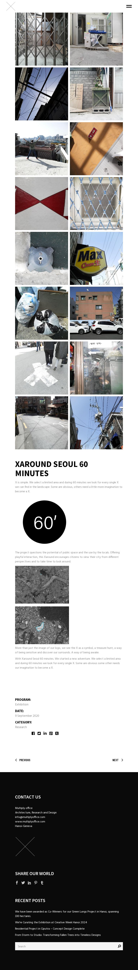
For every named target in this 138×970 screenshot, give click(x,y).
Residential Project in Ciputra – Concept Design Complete (50, 929)
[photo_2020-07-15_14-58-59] (41, 93)
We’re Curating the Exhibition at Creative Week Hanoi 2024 (51, 922)
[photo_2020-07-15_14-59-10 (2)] (96, 203)
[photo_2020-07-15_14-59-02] (96, 422)
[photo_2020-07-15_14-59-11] (96, 148)
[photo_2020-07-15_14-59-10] (41, 203)
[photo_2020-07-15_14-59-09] (41, 258)
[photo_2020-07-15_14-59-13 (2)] (96, 93)
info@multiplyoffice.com (30, 817)
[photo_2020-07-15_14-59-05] (41, 368)
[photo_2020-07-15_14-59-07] (41, 313)
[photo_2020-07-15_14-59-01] (41, 39)
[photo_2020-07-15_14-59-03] (41, 422)
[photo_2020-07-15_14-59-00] (96, 39)
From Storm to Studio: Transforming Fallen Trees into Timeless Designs (58, 935)
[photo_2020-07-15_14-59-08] (96, 258)
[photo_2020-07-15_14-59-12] (41, 148)
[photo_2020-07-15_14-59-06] (96, 313)
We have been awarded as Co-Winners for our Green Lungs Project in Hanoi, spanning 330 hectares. (67, 914)
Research (21, 727)
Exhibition (21, 704)
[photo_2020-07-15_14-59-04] (96, 368)
